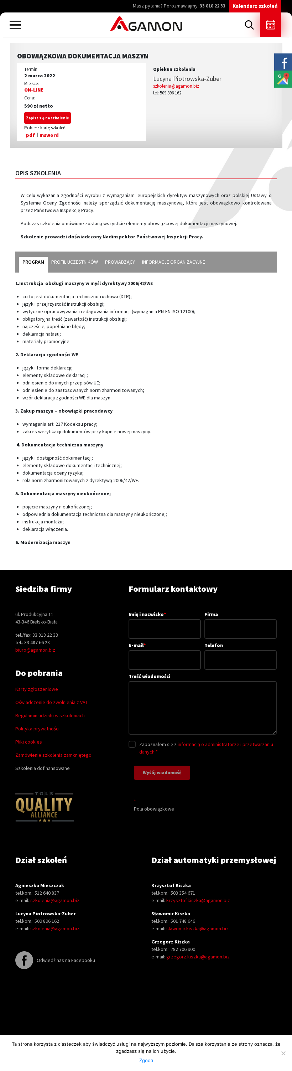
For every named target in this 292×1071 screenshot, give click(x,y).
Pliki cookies (28, 742)
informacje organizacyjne (173, 262)
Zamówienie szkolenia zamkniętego (53, 755)
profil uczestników (74, 262)
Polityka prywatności (37, 728)
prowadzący (120, 262)
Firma (211, 614)
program (33, 262)
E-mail (137, 645)
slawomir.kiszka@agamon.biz (197, 928)
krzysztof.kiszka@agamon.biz (198, 900)
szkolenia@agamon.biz (176, 86)
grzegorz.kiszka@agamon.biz (198, 956)
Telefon (213, 645)
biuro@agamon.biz (35, 650)
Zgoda (146, 1060)
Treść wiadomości (149, 676)
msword (49, 135)
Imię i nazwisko (147, 614)
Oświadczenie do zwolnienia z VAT (51, 702)
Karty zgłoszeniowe (36, 689)
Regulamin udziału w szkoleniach (50, 715)
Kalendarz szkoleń (255, 5)
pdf (30, 135)
